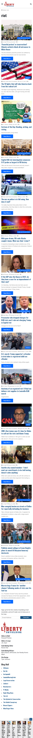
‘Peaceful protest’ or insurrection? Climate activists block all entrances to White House (15, 47)
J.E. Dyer (5, 386)
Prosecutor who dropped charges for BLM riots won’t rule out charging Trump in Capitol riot (16, 320)
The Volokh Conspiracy (10, 702)
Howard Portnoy (6, 638)
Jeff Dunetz (5, 274)
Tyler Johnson (5, 659)
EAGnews (6, 668)
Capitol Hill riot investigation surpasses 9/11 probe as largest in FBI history (15, 161)
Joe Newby (20, 652)
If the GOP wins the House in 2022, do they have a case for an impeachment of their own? (16, 279)
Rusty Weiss (6, 315)
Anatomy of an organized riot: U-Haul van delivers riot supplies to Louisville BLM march (16, 391)
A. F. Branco (6, 124)
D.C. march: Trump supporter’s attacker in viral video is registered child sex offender (16, 356)
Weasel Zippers (7, 705)
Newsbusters (7, 687)
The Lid (5, 696)
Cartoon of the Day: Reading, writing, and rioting (16, 128)
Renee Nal (4, 647)
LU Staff (5, 42)
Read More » (7, 58)
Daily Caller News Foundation (10, 81)
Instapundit (6, 674)
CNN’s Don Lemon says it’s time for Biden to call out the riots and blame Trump (16, 432)
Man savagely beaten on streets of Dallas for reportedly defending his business (16, 507)
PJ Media (6, 690)
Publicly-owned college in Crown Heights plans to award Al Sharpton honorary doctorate (16, 550)
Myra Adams (5, 652)
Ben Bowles (5, 157)
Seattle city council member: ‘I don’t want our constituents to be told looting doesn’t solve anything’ (16, 470)
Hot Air (5, 671)
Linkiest (5, 683)
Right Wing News (8, 693)
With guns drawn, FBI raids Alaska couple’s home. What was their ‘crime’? (15, 239)
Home (4, 10)
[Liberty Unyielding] (9, 4)
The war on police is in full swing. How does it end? (15, 200)
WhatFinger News (8, 708)
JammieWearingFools (9, 677)
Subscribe (26, 617)
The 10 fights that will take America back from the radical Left (16, 85)
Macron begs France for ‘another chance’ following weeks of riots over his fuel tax (16, 588)
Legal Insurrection (8, 680)
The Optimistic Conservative (11, 699)
